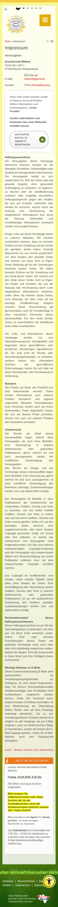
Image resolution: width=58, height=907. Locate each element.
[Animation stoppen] (18, 7)
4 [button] (36, 8)
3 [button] (32, 8)
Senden (18, 750)
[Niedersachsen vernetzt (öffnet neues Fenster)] (29, 903)
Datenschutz (22, 885)
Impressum (40, 885)
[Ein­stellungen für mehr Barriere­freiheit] (49, 881)
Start (7, 41)
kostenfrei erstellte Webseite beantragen (22, 139)
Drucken (28, 750)
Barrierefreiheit (26, 881)
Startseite (7, 881)
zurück (8, 750)
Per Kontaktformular (38, 85)
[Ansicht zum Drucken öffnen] (52, 41)
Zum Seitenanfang (43, 750)
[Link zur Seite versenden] (47, 41)
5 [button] (40, 8)
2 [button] (27, 8)
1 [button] (23, 8)
